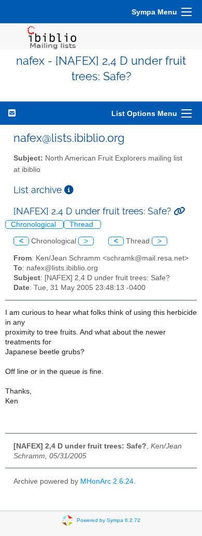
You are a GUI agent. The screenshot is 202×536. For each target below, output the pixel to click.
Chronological (34, 224)
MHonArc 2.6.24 (107, 481)
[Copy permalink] (179, 211)
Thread (82, 224)
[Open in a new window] (69, 189)
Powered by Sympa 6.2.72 (108, 520)
